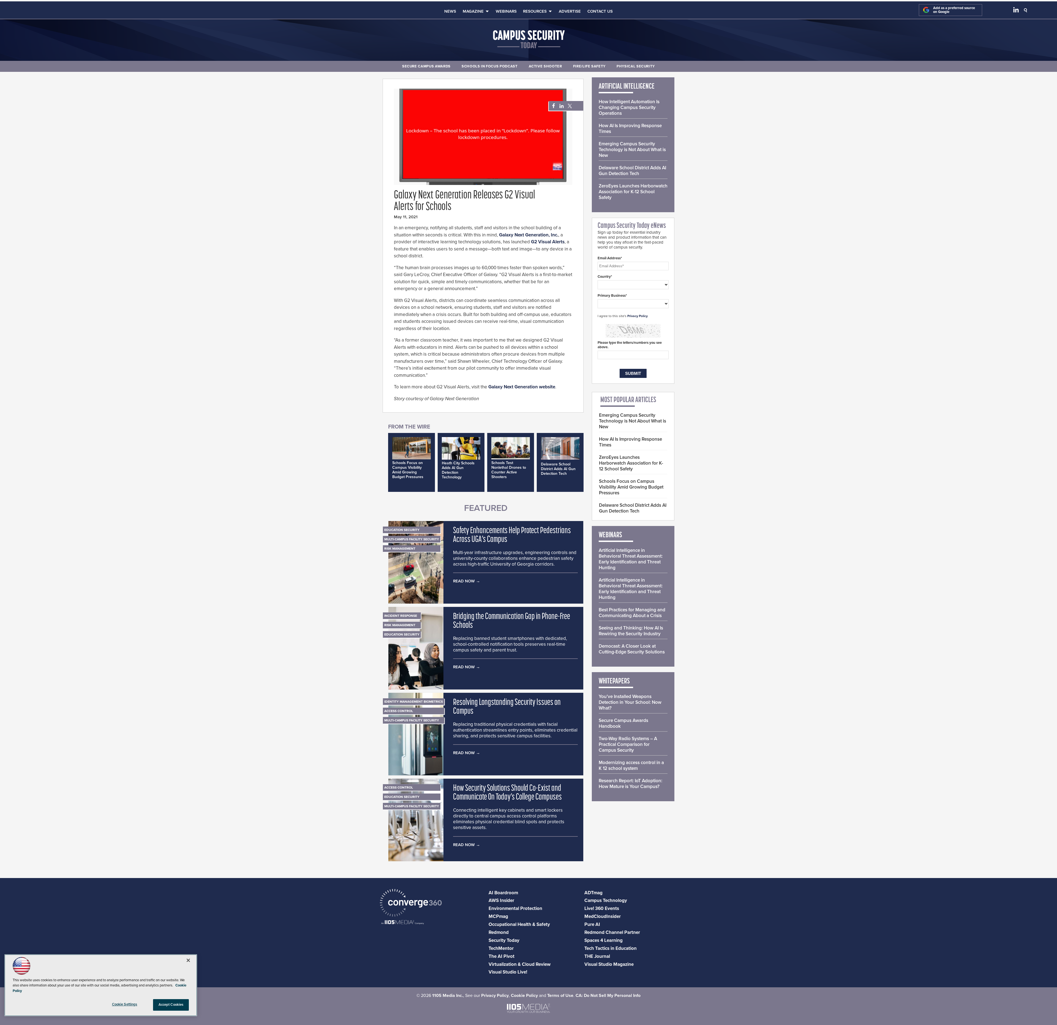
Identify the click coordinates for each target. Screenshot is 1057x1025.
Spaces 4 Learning (603, 940)
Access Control (398, 711)
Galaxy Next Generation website (521, 387)
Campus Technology (605, 900)
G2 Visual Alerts (548, 242)
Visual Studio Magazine (609, 964)
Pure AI (592, 924)
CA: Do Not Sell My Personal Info (608, 995)
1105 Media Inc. (447, 995)
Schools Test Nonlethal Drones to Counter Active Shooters (508, 469)
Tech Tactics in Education (610, 948)
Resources (535, 11)
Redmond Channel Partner (612, 932)
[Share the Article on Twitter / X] (569, 106)
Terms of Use (560, 995)
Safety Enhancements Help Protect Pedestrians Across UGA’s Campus (512, 535)
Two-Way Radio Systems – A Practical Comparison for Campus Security (628, 744)
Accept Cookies (171, 1004)
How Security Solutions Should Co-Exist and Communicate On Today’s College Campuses (507, 793)
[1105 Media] (402, 922)
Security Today (504, 940)
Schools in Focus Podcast (490, 66)
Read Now (464, 581)
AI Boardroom (503, 893)
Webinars (506, 11)
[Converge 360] (411, 903)
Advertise (570, 11)
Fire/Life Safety (589, 66)
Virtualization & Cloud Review (520, 964)
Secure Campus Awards (426, 66)
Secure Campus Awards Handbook (623, 723)
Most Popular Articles (628, 400)
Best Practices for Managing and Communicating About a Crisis (632, 612)
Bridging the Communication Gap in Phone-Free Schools (511, 621)
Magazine (473, 11)
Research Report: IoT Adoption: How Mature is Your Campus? (630, 783)
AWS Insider (501, 900)
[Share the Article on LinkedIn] (560, 106)
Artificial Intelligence (627, 87)
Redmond (499, 932)
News (450, 11)
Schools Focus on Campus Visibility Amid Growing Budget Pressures (407, 469)
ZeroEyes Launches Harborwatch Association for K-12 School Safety (633, 191)
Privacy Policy (637, 316)
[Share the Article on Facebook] (552, 106)
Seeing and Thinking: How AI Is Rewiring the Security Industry (631, 631)
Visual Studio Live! (508, 972)
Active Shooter (545, 66)
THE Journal (597, 956)
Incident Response (400, 616)
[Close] (188, 960)
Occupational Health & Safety (519, 924)
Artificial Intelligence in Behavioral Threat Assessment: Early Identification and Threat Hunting (631, 559)
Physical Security (636, 66)
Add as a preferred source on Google (954, 10)
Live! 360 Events (601, 908)
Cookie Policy (524, 995)
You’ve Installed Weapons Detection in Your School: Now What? (630, 702)
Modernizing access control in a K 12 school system (631, 765)
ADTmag (593, 893)
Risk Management (399, 548)
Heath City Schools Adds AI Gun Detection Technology (458, 470)
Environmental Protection (515, 908)
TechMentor (501, 948)
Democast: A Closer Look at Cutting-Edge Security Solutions (632, 649)
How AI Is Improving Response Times (630, 128)
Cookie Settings (124, 1004)
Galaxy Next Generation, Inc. (528, 235)
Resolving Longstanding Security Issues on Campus (507, 707)
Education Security (401, 530)
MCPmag (498, 916)
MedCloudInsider (602, 916)
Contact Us (600, 11)
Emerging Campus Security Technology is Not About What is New (632, 149)
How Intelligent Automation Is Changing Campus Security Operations (629, 107)
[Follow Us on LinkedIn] (1016, 11)
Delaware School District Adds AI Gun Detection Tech (558, 469)
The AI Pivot (501, 956)
